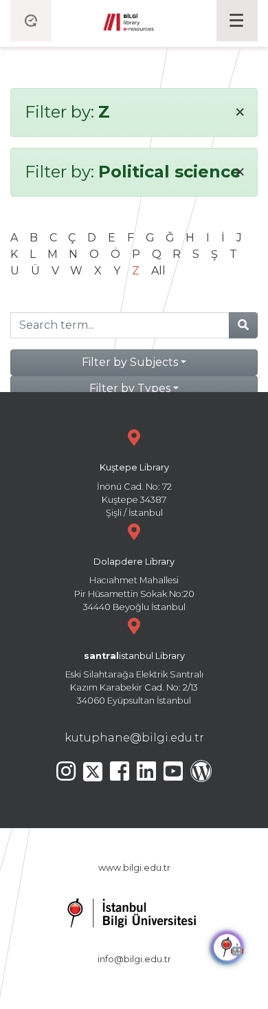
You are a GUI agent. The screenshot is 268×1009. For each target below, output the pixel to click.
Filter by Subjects (130, 362)
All (158, 270)
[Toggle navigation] (237, 20)
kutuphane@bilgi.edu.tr (134, 737)
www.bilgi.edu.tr (134, 867)
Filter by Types (129, 388)
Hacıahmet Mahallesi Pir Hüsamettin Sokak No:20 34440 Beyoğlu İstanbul (134, 584)
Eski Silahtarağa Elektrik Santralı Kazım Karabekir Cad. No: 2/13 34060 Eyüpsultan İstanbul (134, 678)
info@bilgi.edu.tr (134, 959)
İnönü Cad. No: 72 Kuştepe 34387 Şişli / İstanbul (134, 490)
